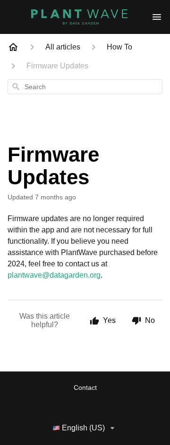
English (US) (83, 428)
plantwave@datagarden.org (54, 275)
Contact (85, 387)
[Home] (13, 47)
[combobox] (85, 86)
